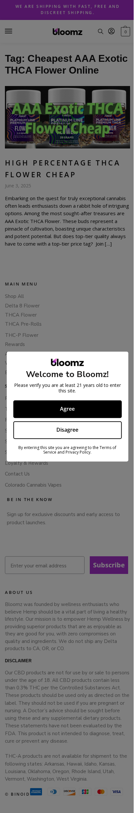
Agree (67, 408)
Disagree (67, 429)
